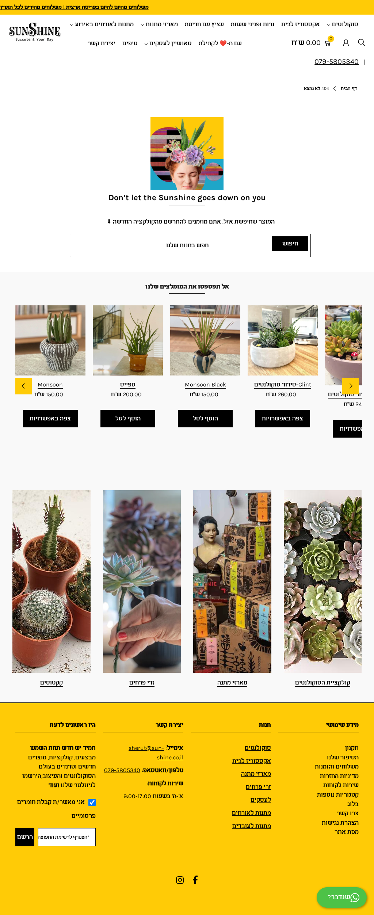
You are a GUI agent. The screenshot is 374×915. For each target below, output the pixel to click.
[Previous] (23, 386)
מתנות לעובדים (251, 826)
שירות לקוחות (341, 785)
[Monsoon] (50, 340)
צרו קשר (348, 813)
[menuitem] (345, 23)
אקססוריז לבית (251, 761)
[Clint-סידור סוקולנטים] (283, 340)
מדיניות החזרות (339, 776)
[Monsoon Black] (205, 340)
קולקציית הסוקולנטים (322, 682)
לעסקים (261, 799)
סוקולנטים (258, 747)
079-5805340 (122, 770)
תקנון (352, 747)
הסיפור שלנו (343, 757)
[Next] (350, 386)
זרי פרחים (141, 682)
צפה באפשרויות (50, 418)
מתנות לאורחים (251, 812)
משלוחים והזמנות (337, 766)
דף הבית (349, 88)
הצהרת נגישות (340, 822)
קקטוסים (51, 682)
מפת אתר (347, 831)
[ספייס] (128, 340)
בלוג (353, 804)
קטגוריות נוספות (338, 794)
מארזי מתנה (232, 682)
